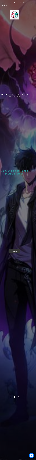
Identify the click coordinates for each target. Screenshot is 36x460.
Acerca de (12, 3)
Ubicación (22, 3)
